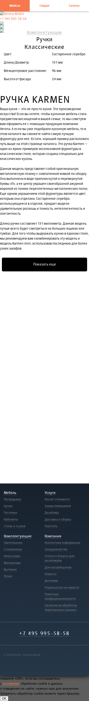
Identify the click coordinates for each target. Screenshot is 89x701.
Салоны (74, 5)
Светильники (13, 542)
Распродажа (12, 499)
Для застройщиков (58, 567)
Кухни (8, 506)
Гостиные (10, 512)
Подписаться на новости (62, 587)
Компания (53, 536)
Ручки (8, 576)
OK (4, 698)
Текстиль (51, 526)
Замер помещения (58, 506)
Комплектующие (18, 536)
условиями (11, 683)
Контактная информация (62, 542)
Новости (50, 574)
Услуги (50, 493)
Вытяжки (10, 569)
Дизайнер (52, 512)
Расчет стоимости (57, 499)
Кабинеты (11, 519)
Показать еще (44, 264)
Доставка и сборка (58, 519)
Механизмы (12, 563)
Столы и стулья (14, 526)
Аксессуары (12, 556)
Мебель (14, 5)
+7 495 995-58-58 (13, 19)
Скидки (45, 5)
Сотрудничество (56, 549)
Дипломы (51, 580)
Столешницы (13, 549)
